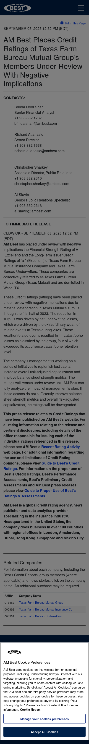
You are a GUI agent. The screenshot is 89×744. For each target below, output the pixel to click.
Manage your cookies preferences (44, 719)
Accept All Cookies (44, 732)
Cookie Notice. (30, 709)
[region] (44, 691)
